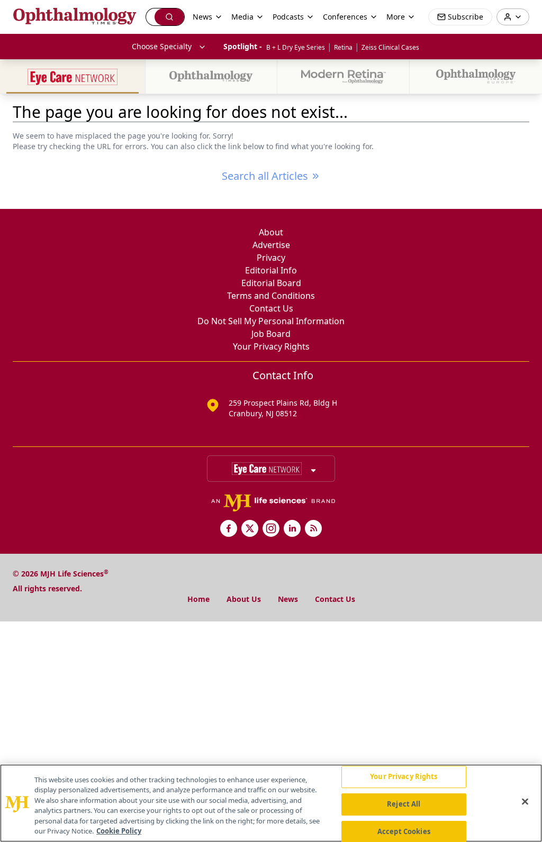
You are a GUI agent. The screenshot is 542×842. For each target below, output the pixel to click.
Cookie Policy (118, 831)
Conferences (345, 17)
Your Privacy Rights (271, 346)
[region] (271, 803)
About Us (244, 599)
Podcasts (288, 17)
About (271, 232)
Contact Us (271, 308)
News (288, 599)
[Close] (525, 801)
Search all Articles (265, 176)
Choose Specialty (162, 46)
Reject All (403, 804)
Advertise (271, 245)
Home (198, 599)
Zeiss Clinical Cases (390, 47)
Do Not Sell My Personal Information (271, 321)
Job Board (271, 334)
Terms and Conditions (271, 295)
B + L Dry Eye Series (295, 47)
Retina (343, 47)
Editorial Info (271, 270)
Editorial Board (271, 283)
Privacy (271, 257)
